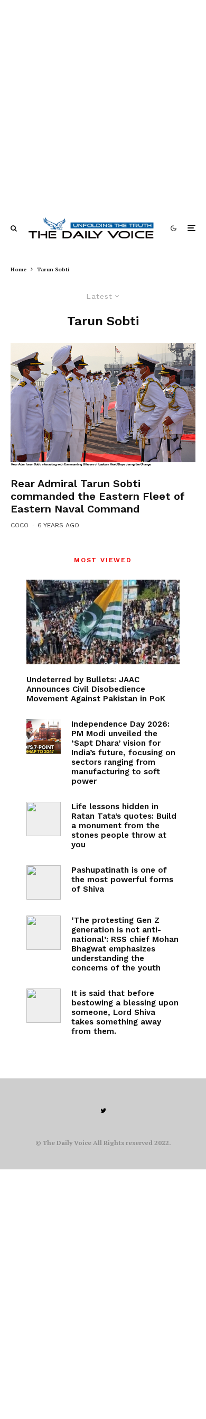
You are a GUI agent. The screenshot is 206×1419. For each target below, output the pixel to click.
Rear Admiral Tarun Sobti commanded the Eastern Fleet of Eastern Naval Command (98, 496)
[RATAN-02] (43, 819)
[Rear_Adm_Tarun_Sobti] (103, 404)
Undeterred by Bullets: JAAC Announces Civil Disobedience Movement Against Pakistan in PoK (95, 689)
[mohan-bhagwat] (43, 933)
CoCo (20, 525)
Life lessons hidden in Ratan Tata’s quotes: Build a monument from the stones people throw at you (123, 825)
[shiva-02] (43, 1005)
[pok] (103, 622)
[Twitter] (103, 1111)
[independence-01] (43, 736)
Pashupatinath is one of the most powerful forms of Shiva (122, 879)
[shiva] (43, 882)
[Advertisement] (103, 103)
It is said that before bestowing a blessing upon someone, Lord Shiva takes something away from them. (125, 1012)
